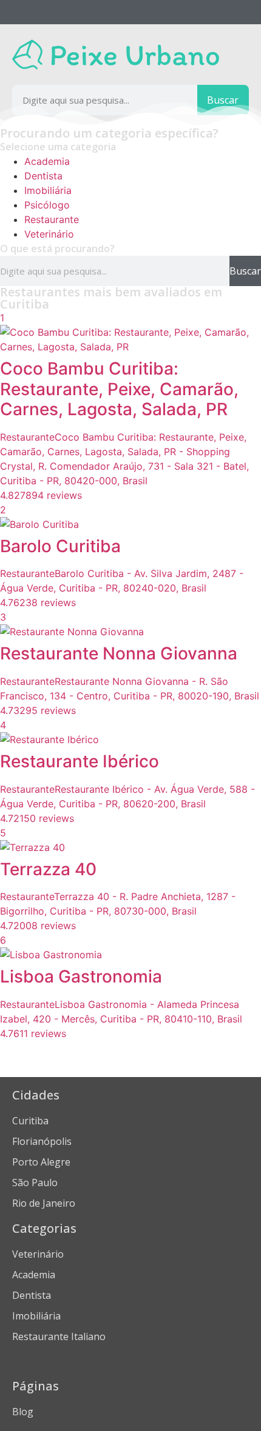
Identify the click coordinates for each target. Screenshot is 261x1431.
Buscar (223, 100)
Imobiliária (48, 190)
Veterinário (49, 234)
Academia (47, 161)
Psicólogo (47, 205)
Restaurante (51, 219)
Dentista (43, 176)
